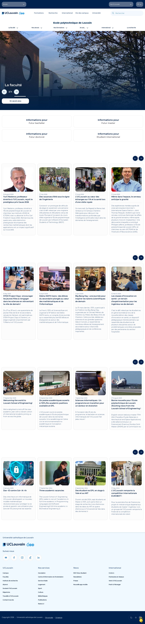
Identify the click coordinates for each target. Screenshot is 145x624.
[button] (4, 91)
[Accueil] (13, 14)
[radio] (131, 617)
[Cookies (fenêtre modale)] (141, 620)
